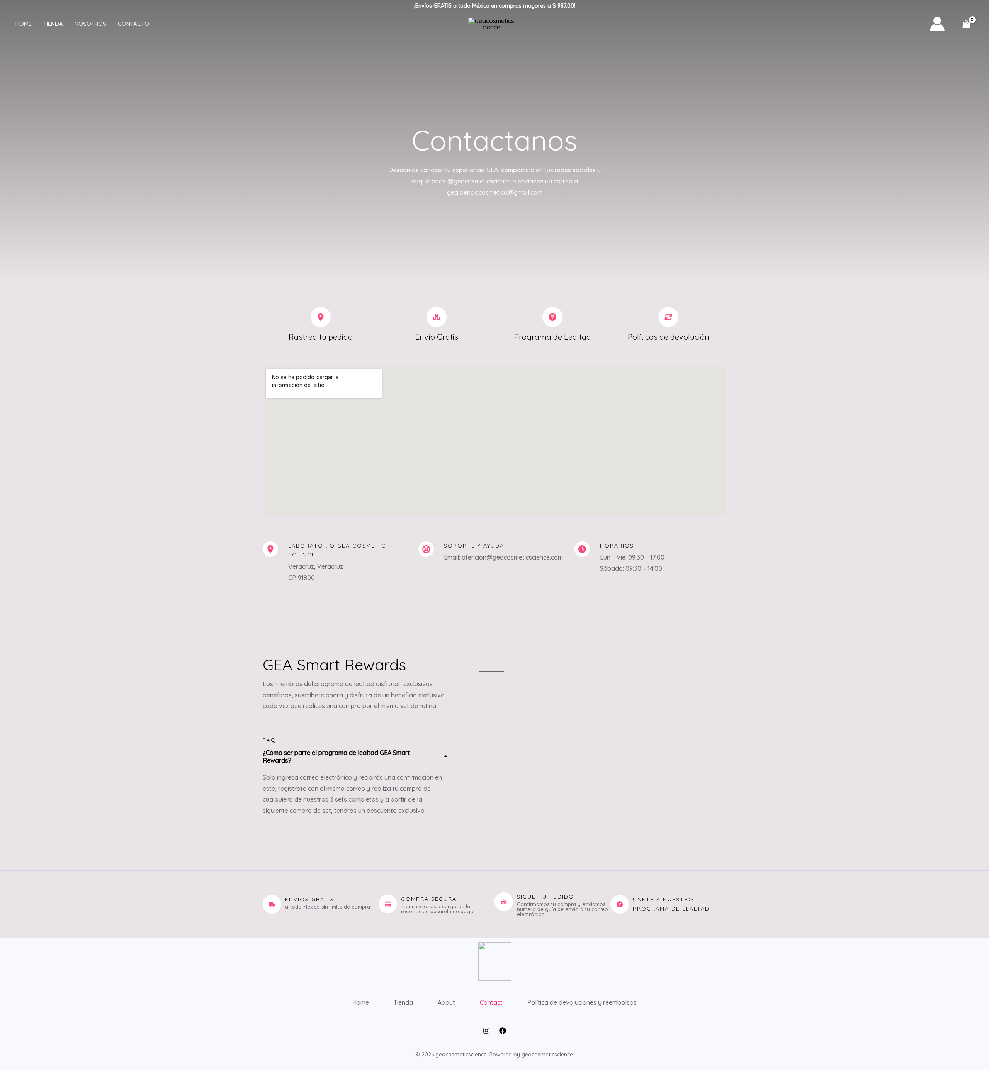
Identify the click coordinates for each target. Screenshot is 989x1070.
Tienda (53, 23)
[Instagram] (486, 1030)
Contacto (133, 23)
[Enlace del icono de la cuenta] (937, 24)
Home (23, 23)
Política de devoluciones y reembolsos (582, 1002)
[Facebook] (502, 1030)
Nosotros (90, 23)
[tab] (355, 782)
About (446, 1002)
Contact (491, 1002)
